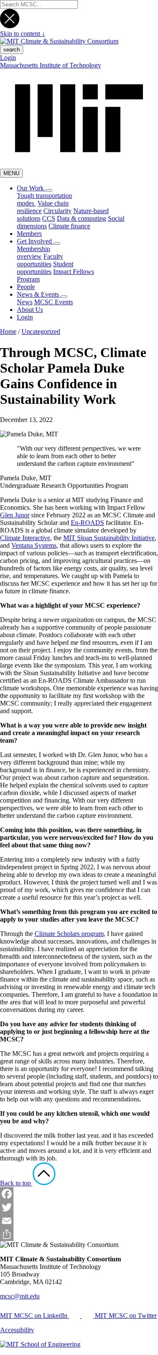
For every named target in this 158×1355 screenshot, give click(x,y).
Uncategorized (40, 331)
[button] (49, 190)
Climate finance (69, 226)
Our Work (31, 188)
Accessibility (17, 1329)
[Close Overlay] (9, 26)
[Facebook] (79, 1194)
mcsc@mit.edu (20, 1296)
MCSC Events (53, 302)
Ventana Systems (33, 545)
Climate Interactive (25, 537)
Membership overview (33, 252)
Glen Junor (14, 515)
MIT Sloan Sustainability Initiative (109, 537)
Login (8, 57)
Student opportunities (45, 267)
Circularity (57, 210)
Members (29, 233)
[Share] (79, 1234)
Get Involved (35, 241)
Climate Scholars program (69, 933)
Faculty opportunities (40, 260)
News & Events (39, 294)
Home (8, 331)
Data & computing (81, 218)
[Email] (79, 1221)
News (24, 302)
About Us (30, 309)
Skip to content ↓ (22, 33)
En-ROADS (87, 522)
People (26, 286)
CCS (48, 218)
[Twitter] (79, 1207)
